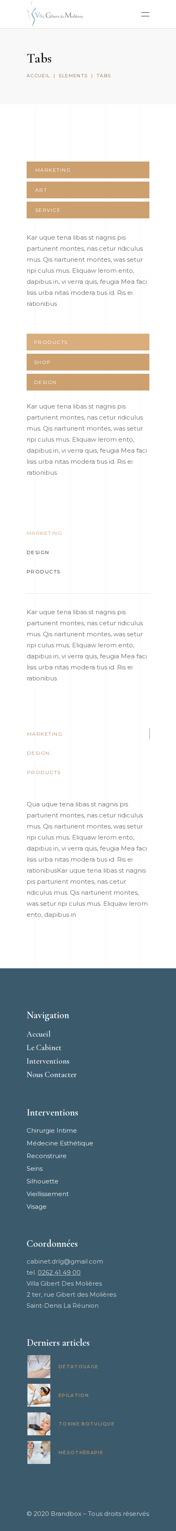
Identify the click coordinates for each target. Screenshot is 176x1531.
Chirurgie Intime (52, 1130)
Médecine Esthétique (60, 1143)
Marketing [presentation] (53, 170)
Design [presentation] (45, 382)
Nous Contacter (52, 1074)
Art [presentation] (41, 190)
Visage (37, 1206)
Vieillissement (48, 1194)
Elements (73, 76)
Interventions (48, 1061)
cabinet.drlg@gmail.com (65, 1261)
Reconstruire (47, 1156)
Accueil (38, 76)
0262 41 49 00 (59, 1272)
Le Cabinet (44, 1047)
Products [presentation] (51, 342)
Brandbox (66, 1514)
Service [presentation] (48, 210)
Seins (35, 1168)
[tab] (88, 170)
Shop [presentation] (42, 362)
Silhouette (43, 1181)
